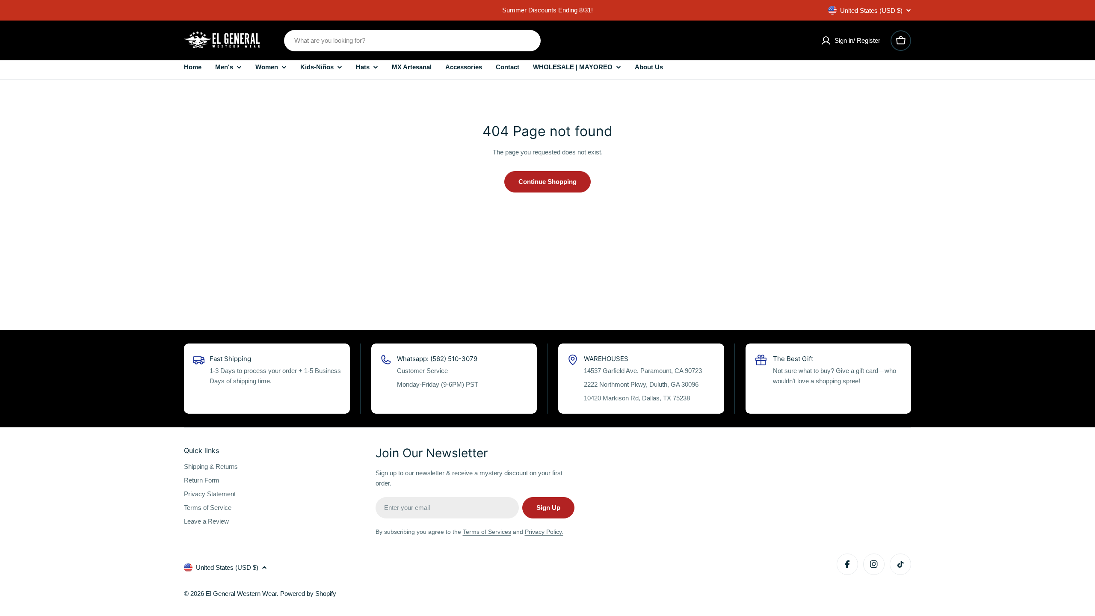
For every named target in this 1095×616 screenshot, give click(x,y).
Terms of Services (487, 531)
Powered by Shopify (308, 593)
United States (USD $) (871, 10)
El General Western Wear (241, 593)
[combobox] (412, 40)
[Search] (529, 41)
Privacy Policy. (544, 531)
